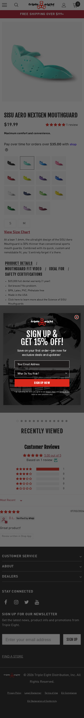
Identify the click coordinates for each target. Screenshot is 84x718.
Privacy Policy (51, 392)
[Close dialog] (76, 317)
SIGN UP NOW (42, 382)
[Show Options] (66, 373)
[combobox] (41, 373)
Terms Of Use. (64, 392)
